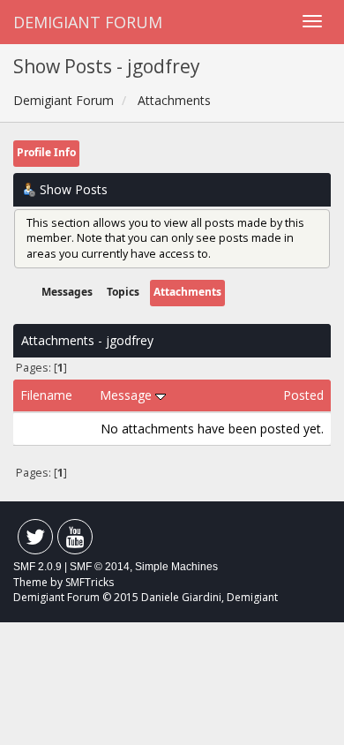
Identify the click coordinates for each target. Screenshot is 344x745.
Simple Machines (176, 567)
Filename (46, 395)
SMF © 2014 (100, 567)
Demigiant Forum (87, 22)
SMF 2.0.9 (37, 567)
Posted (303, 395)
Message (127, 395)
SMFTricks (89, 582)
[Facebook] (35, 540)
